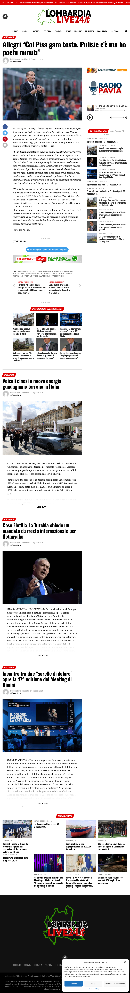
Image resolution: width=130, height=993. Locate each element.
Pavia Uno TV (102, 31)
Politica (47, 31)
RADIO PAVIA (115, 31)
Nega (93, 984)
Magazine (78, 31)
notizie (34, 276)
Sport (68, 31)
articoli (38, 271)
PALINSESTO (89, 31)
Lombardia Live (33, 274)
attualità (48, 271)
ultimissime (45, 276)
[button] (125, 962)
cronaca (59, 271)
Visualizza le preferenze (115, 984)
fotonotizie (19, 274)
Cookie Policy (94, 989)
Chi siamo (14, 31)
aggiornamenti (25, 271)
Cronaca (25, 31)
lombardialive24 (67, 274)
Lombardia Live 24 (49, 274)
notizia (25, 276)
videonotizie (58, 276)
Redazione (16, 62)
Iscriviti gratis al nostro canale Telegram (48, 249)
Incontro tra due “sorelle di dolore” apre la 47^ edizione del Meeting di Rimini (62, 2)
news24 (17, 276)
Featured (69, 271)
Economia (58, 31)
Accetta (73, 984)
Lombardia (36, 31)
